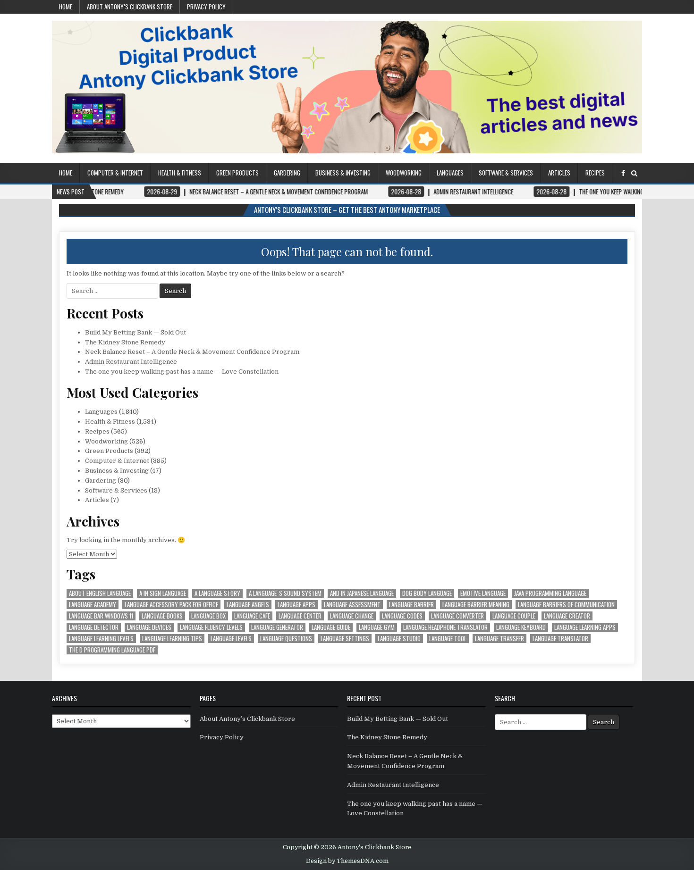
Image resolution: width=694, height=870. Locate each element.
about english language (100, 593)
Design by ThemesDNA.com (347, 861)
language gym (377, 627)
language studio (399, 638)
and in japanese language (362, 593)
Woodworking (404, 172)
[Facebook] (623, 173)
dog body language (427, 593)
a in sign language (162, 593)
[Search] (634, 173)
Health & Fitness (179, 172)
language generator (277, 627)
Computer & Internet (115, 172)
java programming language (550, 593)
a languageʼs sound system (285, 593)
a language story (217, 593)
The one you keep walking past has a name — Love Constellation (182, 371)
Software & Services (506, 172)
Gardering (287, 172)
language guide (331, 627)
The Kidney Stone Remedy (125, 342)
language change (351, 615)
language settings (345, 638)
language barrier (411, 604)
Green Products (237, 172)
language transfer (499, 638)
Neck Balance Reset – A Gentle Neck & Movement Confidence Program (192, 351)
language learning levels (101, 638)
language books (162, 615)
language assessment (352, 604)
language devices (149, 627)
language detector (93, 627)
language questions (286, 638)
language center (300, 615)
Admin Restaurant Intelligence (131, 361)
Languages (450, 172)
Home (65, 6)
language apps (296, 604)
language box (208, 615)
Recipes (595, 172)
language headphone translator (445, 627)
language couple (513, 615)
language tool (447, 638)
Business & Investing (343, 172)
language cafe (252, 615)
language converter (457, 615)
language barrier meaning (475, 604)
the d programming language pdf (112, 649)
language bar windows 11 (101, 615)
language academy (92, 604)
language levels (231, 638)
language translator (560, 638)
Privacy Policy (206, 6)
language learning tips (172, 638)
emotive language (483, 593)
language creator (567, 615)
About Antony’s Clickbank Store (129, 6)
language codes (402, 615)
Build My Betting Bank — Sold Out (135, 332)
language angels (248, 604)
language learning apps (585, 627)
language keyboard (521, 627)
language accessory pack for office (171, 604)
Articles (559, 172)
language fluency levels (211, 627)
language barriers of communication (566, 604)
